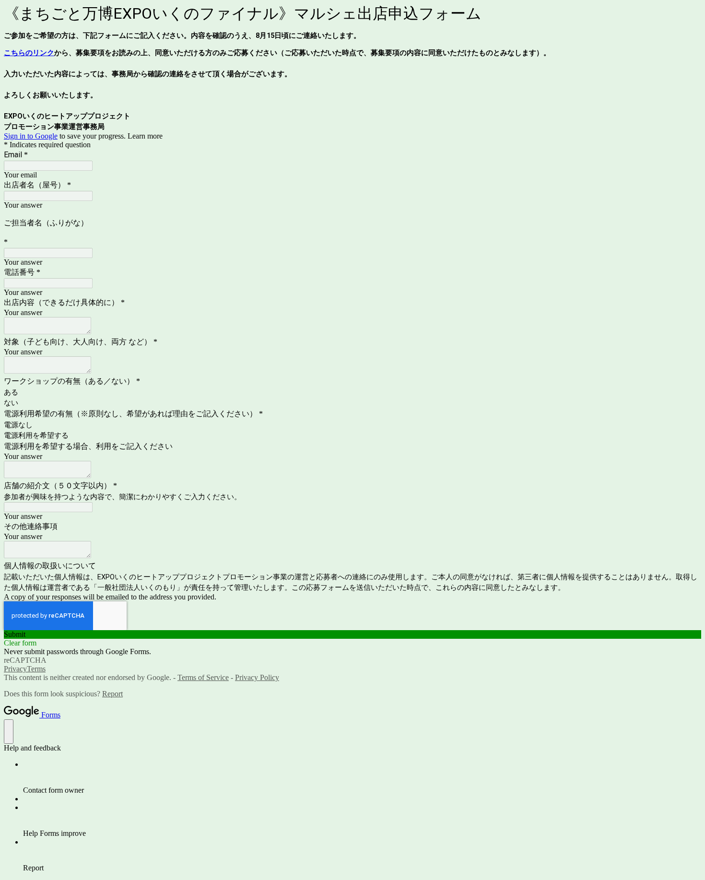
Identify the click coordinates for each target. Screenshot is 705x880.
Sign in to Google (31, 136)
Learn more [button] (145, 136)
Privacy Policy (257, 677)
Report (112, 694)
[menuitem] (362, 777)
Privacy (15, 669)
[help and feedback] (8, 731)
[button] (352, 634)
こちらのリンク (29, 52)
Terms (36, 669)
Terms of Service (203, 677)
